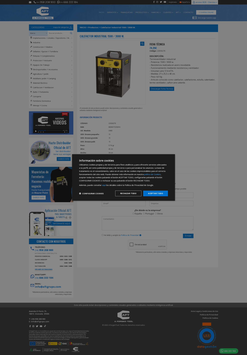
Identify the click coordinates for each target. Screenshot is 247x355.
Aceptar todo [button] (155, 193)
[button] (91, 193)
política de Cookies (152, 174)
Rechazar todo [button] (128, 193)
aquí (104, 185)
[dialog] (123, 177)
